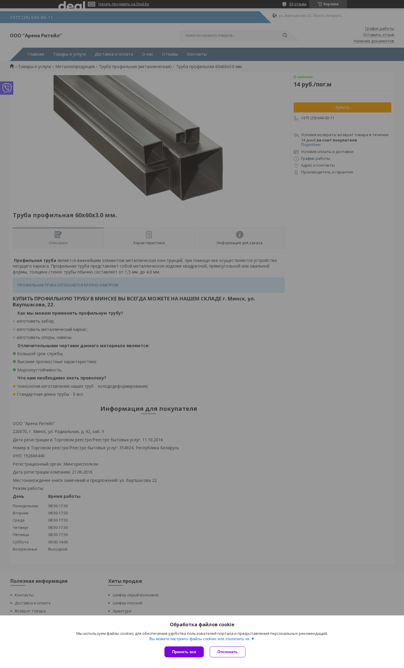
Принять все (184, 652)
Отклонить (227, 652)
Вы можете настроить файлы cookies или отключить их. (200, 639)
